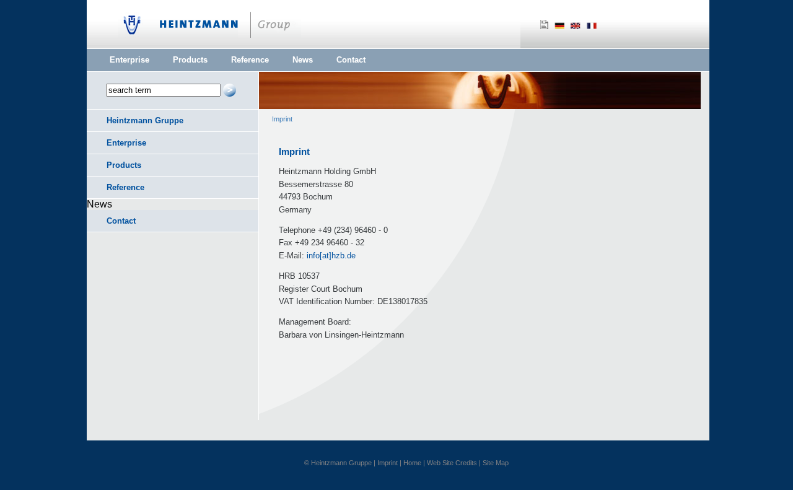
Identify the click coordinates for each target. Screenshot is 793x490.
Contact (351, 59)
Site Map (496, 462)
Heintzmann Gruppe (145, 120)
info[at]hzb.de (331, 255)
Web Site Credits (452, 462)
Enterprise (129, 59)
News (302, 59)
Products (190, 59)
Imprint (282, 119)
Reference (250, 59)
